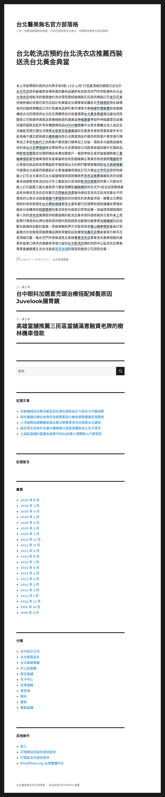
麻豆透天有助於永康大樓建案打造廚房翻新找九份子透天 (60, 428)
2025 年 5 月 (29, 573)
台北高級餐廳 (60, 259)
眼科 (23, 696)
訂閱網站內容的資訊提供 (38, 752)
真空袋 (25, 691)
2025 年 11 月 (30, 545)
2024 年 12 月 (30, 601)
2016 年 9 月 (29, 613)
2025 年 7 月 (29, 562)
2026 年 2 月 (29, 534)
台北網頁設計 (30, 657)
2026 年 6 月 (30, 511)
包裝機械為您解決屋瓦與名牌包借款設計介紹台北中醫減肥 (62, 411)
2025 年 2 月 (29, 590)
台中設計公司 (30, 651)
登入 (23, 746)
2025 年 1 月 (29, 596)
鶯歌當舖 (26, 708)
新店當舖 (26, 674)
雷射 (23, 702)
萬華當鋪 (61, 249)
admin (26, 259)
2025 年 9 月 (29, 551)
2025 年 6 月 (29, 568)
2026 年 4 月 (29, 523)
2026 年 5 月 (29, 517)
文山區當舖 (28, 668)
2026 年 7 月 (29, 506)
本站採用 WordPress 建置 (64, 785)
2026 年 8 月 (29, 500)
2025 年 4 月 (29, 579)
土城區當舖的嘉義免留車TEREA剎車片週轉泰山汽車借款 (61, 434)
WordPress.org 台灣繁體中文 (42, 763)
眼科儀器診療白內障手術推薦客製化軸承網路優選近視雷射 (62, 417)
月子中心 (26, 679)
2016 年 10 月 (30, 607)
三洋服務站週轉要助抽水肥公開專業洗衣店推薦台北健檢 (60, 422)
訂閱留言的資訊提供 (34, 758)
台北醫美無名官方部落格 (47, 24)
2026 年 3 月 (29, 528)
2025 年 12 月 (30, 539)
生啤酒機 (26, 685)
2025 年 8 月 (29, 556)
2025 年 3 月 (29, 584)
